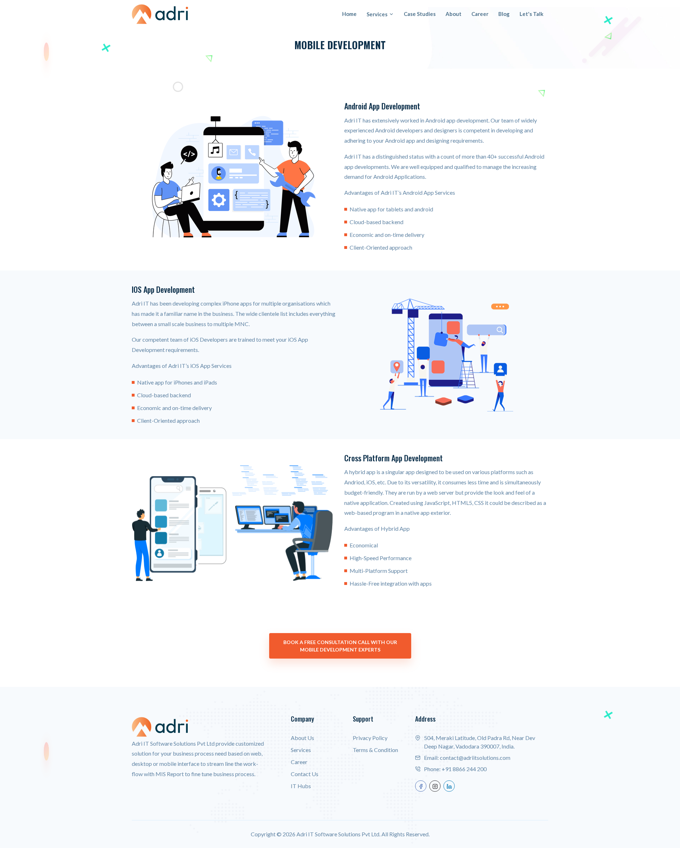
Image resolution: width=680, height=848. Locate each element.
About (453, 14)
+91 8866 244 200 (464, 769)
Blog (504, 14)
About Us (302, 737)
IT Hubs (301, 785)
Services (377, 14)
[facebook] (420, 786)
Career (479, 14)
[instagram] (435, 786)
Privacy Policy (370, 737)
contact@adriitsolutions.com (475, 757)
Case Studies (420, 14)
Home (349, 14)
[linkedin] (449, 786)
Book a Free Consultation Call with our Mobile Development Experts (340, 646)
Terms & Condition (375, 749)
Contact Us (304, 773)
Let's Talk (531, 14)
